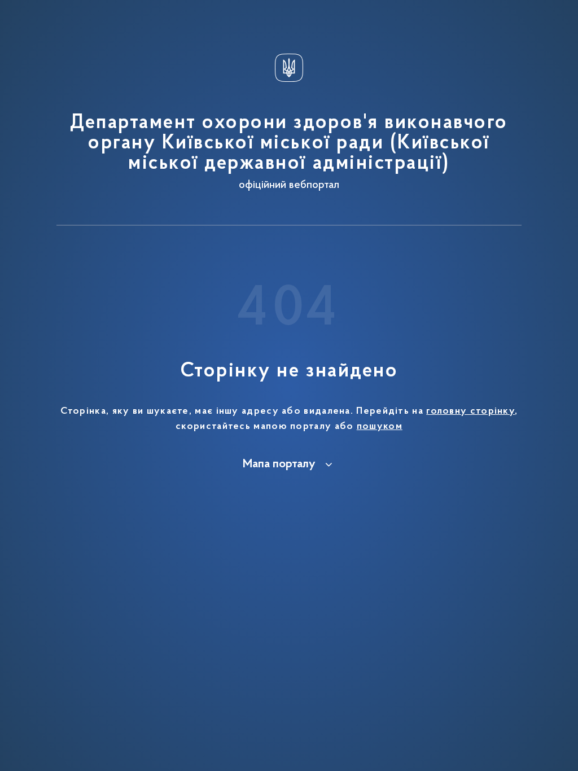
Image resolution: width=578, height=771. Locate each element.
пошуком (379, 427)
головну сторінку (470, 411)
